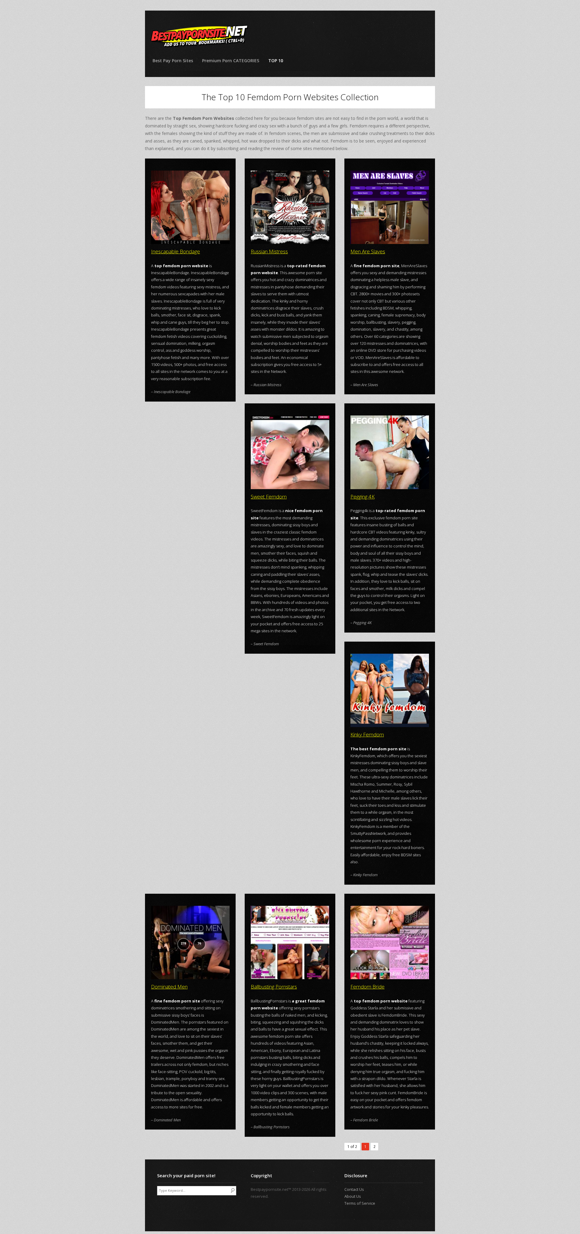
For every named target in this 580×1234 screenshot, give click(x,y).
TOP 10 (275, 60)
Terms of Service (359, 1203)
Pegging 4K (362, 496)
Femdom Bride (367, 986)
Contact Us (354, 1189)
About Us (352, 1196)
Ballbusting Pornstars (274, 986)
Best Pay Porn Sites (173, 60)
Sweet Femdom (269, 496)
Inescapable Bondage (175, 251)
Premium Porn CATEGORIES (230, 60)
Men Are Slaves (367, 251)
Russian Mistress (269, 251)
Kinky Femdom (367, 734)
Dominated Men (169, 986)
